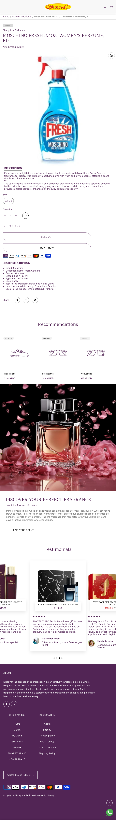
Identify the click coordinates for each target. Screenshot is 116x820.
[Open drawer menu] (4, 7)
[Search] (105, 7)
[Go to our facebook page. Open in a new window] (6, 704)
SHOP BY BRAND (17, 753)
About (47, 723)
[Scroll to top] (109, 803)
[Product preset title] (19, 353)
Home (6, 16)
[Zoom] (111, 56)
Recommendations (58, 324)
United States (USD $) (19, 775)
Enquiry (47, 729)
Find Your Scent (23, 530)
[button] (54, 658)
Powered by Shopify (44, 795)
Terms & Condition (47, 747)
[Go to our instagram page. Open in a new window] (14, 704)
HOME (17, 723)
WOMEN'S (17, 735)
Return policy (47, 741)
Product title (9, 374)
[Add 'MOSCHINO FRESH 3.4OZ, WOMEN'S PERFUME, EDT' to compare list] (25, 215)
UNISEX (17, 747)
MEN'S (17, 729)
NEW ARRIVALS (17, 759)
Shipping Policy (47, 753)
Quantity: (7, 209)
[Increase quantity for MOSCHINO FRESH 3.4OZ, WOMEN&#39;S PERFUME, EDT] (15, 215)
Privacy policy (47, 735)
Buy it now (47, 247)
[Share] (17, 300)
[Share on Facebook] (26, 300)
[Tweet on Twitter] (35, 300)
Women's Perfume (21, 16)
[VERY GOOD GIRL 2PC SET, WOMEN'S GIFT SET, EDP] (58, 588)
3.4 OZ (8, 200)
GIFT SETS (17, 741)
